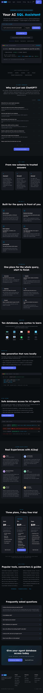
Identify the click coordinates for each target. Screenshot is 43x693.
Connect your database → (15, 660)
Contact (35, 676)
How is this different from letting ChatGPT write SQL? (21, 629)
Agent (14, 2)
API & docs (17, 678)
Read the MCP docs (29, 660)
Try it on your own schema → (21, 149)
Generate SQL (36, 27)
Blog (28, 2)
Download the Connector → (9, 367)
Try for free (38, 2)
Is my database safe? (21, 615)
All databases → (14, 588)
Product (9, 2)
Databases (17, 683)
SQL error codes (28, 681)
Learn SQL (26, 678)
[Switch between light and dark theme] (31, 2)
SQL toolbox (17, 680)
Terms (35, 681)
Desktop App (17, 681)
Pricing (24, 2)
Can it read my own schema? (21, 620)
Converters (27, 680)
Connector (19, 2)
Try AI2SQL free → (21, 33)
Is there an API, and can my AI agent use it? (21, 633)
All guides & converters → (23, 588)
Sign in (33, 2)
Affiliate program (37, 678)
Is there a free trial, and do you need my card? (21, 607)
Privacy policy (37, 680)
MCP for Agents (18, 676)
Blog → (30, 588)
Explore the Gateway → (8, 415)
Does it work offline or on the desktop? (21, 638)
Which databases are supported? (21, 624)
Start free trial (7, 549)
